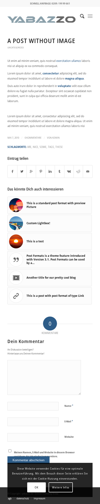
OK (36, 487)
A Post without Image (41, 41)
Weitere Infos (60, 487)
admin (56, 137)
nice (35, 147)
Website (69, 436)
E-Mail (68, 421)
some (43, 147)
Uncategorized (15, 47)
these (59, 147)
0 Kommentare (33, 137)
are (29, 147)
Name (68, 406)
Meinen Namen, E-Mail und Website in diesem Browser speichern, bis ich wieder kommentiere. (44, 454)
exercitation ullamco (68, 61)
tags (51, 147)
